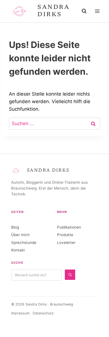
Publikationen (69, 227)
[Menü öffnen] (97, 11)
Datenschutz (43, 313)
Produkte (65, 234)
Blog (15, 227)
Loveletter (66, 242)
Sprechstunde (23, 242)
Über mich (20, 234)
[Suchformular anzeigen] (84, 11)
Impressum (20, 313)
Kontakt (18, 250)
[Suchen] (70, 275)
